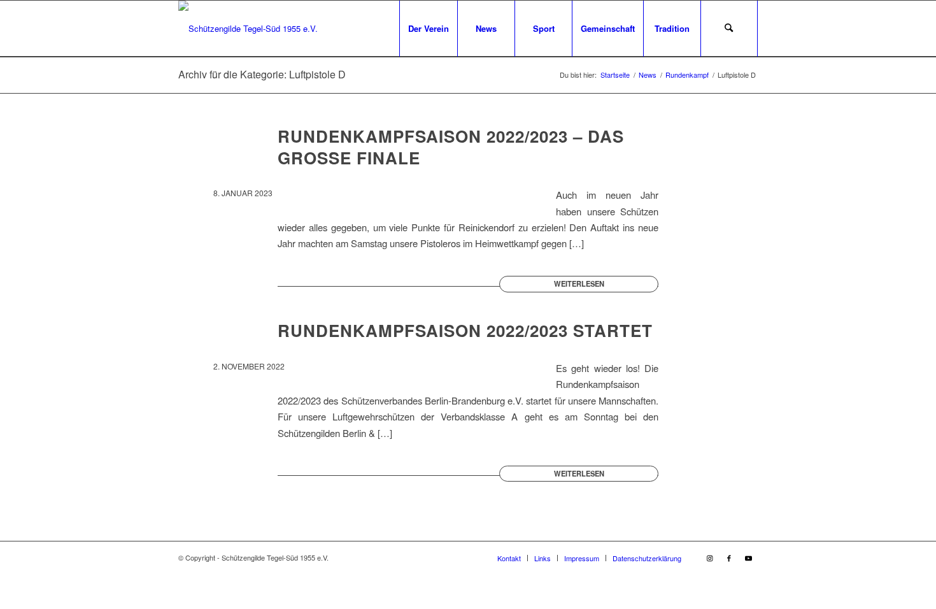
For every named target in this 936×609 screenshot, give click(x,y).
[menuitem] (428, 29)
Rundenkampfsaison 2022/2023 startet (465, 330)
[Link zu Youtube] (748, 557)
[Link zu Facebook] (729, 557)
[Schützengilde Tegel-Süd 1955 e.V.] (248, 29)
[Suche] (729, 29)
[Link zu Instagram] (710, 557)
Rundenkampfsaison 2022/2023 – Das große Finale (451, 146)
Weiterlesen (579, 283)
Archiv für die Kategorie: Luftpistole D (262, 74)
